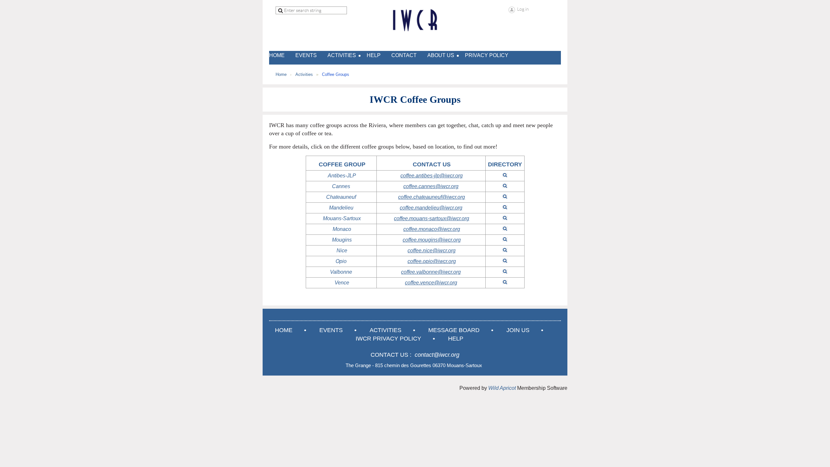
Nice (342, 250)
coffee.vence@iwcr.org (431, 282)
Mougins (342, 240)
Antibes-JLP (342, 175)
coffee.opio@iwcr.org (432, 261)
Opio (341, 261)
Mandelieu (341, 207)
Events (331, 330)
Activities (304, 74)
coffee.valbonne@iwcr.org (431, 272)
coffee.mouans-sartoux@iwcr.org (431, 218)
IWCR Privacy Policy (388, 338)
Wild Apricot (502, 388)
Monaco (342, 229)
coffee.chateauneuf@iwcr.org (431, 197)
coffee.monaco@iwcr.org (431, 229)
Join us (517, 330)
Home (281, 74)
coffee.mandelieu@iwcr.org (431, 207)
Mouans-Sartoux (342, 218)
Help (455, 338)
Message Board (454, 330)
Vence (342, 282)
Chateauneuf (341, 197)
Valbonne (341, 272)
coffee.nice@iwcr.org (432, 250)
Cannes (341, 186)
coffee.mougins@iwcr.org (432, 240)
